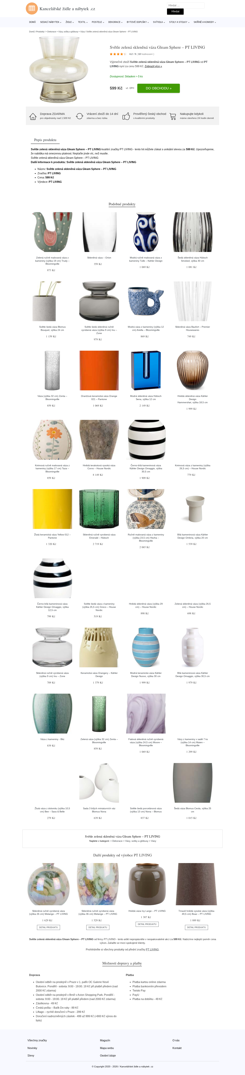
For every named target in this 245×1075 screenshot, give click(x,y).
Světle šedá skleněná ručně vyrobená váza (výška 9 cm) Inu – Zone (99, 329)
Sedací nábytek (49, 22)
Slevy (31, 1055)
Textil (82, 22)
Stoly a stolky (178, 22)
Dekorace (114, 22)
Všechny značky (37, 1040)
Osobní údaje (108, 1055)
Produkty (40, 32)
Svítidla (158, 22)
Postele (97, 22)
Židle (69, 22)
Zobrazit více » (153, 66)
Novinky (32, 1048)
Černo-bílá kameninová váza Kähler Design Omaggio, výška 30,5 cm (146, 468)
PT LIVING (152, 949)
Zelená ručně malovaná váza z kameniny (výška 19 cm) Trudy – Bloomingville (52, 260)
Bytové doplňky (137, 22)
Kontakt (177, 1048)
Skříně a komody (204, 22)
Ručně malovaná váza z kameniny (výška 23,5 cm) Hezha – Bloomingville (146, 537)
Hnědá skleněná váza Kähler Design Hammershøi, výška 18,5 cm (193, 399)
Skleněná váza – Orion (99, 257)
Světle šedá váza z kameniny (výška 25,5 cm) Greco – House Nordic (99, 606)
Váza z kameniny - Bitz (52, 739)
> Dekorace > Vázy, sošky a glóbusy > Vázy (65, 32)
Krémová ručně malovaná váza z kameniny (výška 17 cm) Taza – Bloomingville (52, 468)
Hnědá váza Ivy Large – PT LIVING (147, 911)
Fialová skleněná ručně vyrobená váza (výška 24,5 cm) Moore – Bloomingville (145, 742)
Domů (32, 22)
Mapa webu (107, 1048)
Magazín (105, 1040)
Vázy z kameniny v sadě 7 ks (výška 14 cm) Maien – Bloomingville (192, 742)
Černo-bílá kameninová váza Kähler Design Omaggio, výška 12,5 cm (52, 606)
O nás (176, 1040)
